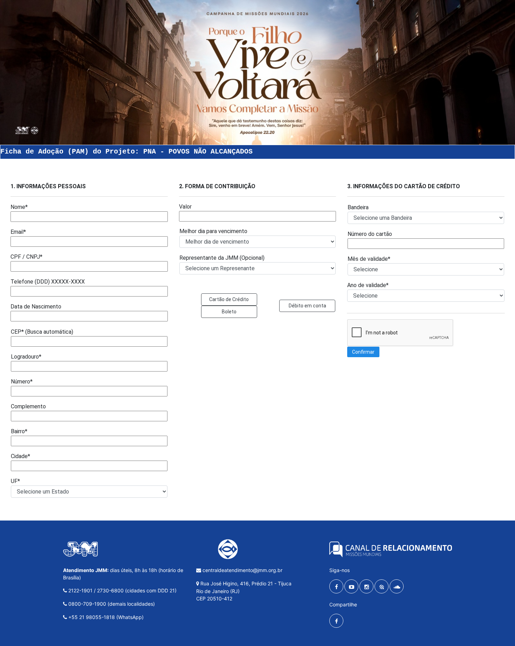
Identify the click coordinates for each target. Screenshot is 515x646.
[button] (363, 352)
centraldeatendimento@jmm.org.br (241, 570)
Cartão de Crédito (229, 299)
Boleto (229, 311)
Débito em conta (307, 305)
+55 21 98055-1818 (91, 617)
